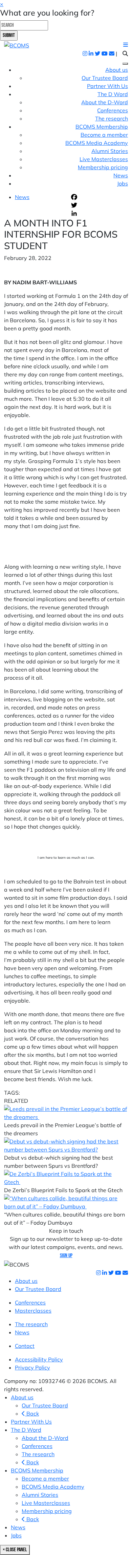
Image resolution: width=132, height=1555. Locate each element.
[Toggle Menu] (125, 64)
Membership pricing (103, 167)
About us (116, 69)
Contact (25, 1345)
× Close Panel (15, 1550)
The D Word (26, 1429)
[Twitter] (99, 205)
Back (32, 1413)
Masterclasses (33, 1310)
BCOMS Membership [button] (101, 126)
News (120, 175)
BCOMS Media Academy (96, 142)
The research (111, 118)
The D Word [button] (112, 94)
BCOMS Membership (37, 1470)
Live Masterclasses (104, 159)
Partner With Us (107, 86)
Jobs (122, 183)
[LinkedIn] (99, 213)
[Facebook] (99, 197)
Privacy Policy (32, 1367)
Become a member (104, 134)
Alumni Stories (109, 151)
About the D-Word (104, 102)
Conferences (112, 110)
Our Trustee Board (105, 77)
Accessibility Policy (39, 1359)
